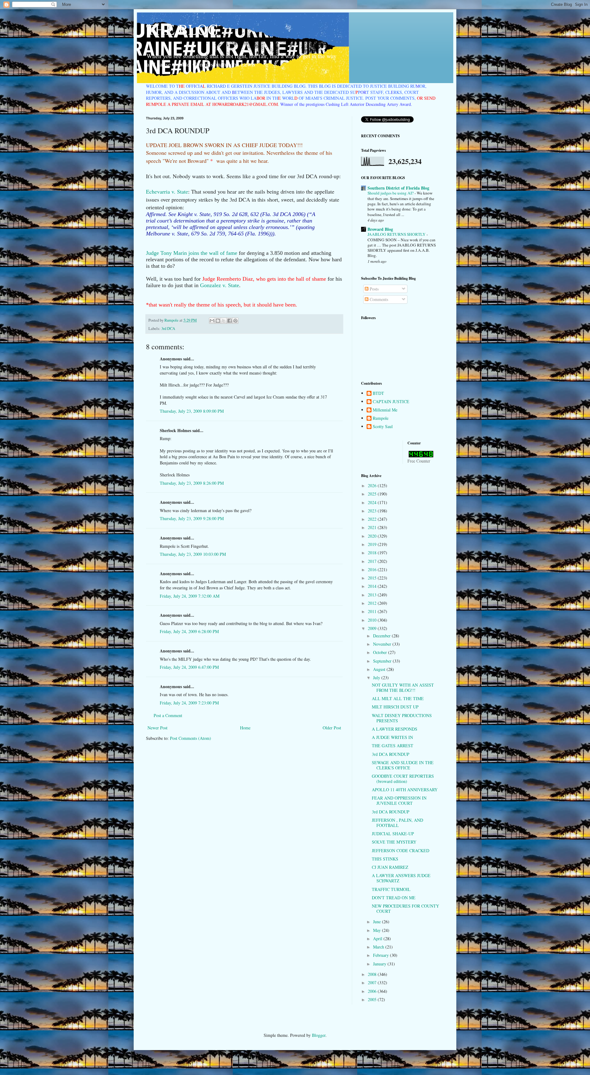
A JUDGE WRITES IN (392, 737)
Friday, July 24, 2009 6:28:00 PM (189, 631)
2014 (373, 586)
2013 (373, 595)
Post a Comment (168, 715)
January (380, 964)
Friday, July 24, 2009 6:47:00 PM (189, 667)
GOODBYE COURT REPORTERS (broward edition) (403, 778)
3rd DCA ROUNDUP (390, 754)
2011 (373, 611)
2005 (373, 999)
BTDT (378, 393)
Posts (373, 289)
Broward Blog (380, 229)
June (377, 922)
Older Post (332, 728)
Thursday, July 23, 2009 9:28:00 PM (192, 518)
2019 (373, 544)
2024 (373, 502)
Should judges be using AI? (391, 193)
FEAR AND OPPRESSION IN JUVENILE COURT (399, 800)
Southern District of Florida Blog (398, 188)
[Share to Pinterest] (235, 321)
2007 (373, 982)
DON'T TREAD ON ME (393, 898)
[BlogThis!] (218, 321)
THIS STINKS (385, 859)
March (379, 947)
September (383, 661)
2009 (373, 628)
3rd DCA (168, 328)
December (382, 636)
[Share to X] (224, 321)
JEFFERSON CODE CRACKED (400, 850)
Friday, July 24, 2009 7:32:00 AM (189, 596)
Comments (378, 299)
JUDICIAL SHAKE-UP (393, 833)
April (378, 938)
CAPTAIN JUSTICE (391, 401)
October (380, 652)
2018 (373, 553)
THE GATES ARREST (392, 745)
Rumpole (380, 418)
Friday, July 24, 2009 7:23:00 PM (189, 703)
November (382, 644)
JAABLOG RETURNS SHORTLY (397, 234)
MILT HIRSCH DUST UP (395, 707)
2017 (373, 561)
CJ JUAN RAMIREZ (390, 867)
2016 (373, 569)
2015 (373, 578)
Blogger (318, 1035)
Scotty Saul (383, 426)
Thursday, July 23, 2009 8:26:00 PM (192, 483)
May (377, 930)
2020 (373, 536)
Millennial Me (385, 410)
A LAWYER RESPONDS (394, 729)
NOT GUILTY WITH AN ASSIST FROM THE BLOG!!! (403, 687)
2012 (373, 603)
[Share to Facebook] (229, 321)
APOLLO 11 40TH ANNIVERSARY (405, 789)
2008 (373, 974)
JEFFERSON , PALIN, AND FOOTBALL (397, 822)
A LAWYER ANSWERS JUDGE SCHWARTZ (401, 878)
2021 (373, 527)
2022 (373, 519)
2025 (373, 494)
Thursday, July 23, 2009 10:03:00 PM (193, 554)
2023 (373, 511)
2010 (373, 620)
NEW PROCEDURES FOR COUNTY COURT (405, 908)
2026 (373, 485)
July (377, 677)
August (380, 669)
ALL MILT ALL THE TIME (398, 698)
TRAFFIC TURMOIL (391, 889)
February (381, 955)
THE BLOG (182, 29)
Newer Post (157, 728)
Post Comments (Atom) (190, 738)
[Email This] (212, 321)
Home (245, 728)
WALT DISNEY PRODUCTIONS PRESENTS (402, 718)
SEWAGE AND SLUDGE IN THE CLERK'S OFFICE (403, 765)
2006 (373, 991)
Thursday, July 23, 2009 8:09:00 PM (192, 411)
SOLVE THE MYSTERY (394, 842)
